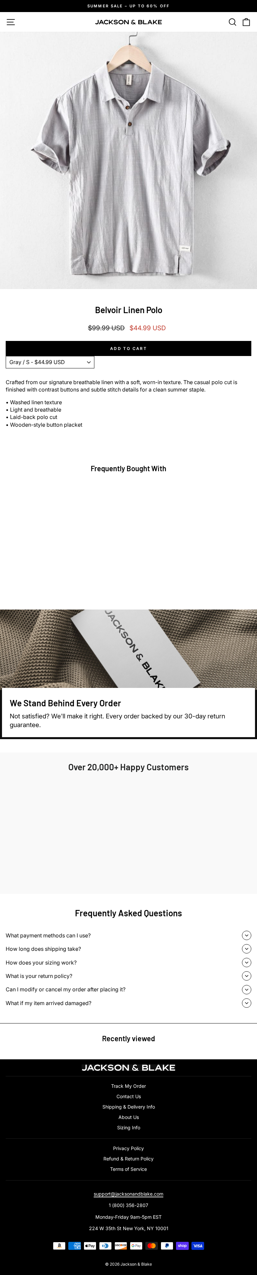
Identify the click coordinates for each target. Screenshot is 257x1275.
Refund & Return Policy (128, 1158)
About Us (128, 1117)
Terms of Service (128, 1169)
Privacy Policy (128, 1148)
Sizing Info (128, 1127)
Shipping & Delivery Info (128, 1107)
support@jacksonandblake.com (128, 1194)
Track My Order (128, 1086)
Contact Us (128, 1096)
